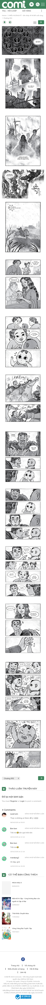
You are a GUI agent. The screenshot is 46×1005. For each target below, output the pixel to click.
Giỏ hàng (26, 11)
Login (22, 801)
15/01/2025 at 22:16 (17, 837)
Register (13, 801)
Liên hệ (23, 971)
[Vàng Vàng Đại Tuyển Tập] (6, 932)
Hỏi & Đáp (34, 968)
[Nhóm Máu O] (6, 887)
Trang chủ (15, 964)
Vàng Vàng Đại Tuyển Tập (22, 927)
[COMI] (14, 4)
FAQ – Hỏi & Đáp (9, 11)
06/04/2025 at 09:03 (17, 822)
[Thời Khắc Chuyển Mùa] (6, 917)
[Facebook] (23, 958)
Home (4, 15)
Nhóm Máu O (17, 883)
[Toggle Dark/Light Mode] (10, 22)
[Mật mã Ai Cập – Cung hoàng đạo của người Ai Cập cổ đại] (6, 902)
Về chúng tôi (30, 964)
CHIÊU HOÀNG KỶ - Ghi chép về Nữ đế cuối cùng (25, 15)
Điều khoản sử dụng (16, 968)
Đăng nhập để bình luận (34, 814)
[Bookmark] (4, 22)
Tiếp (41, 22)
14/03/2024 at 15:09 (17, 866)
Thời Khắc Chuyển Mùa (20, 912)
